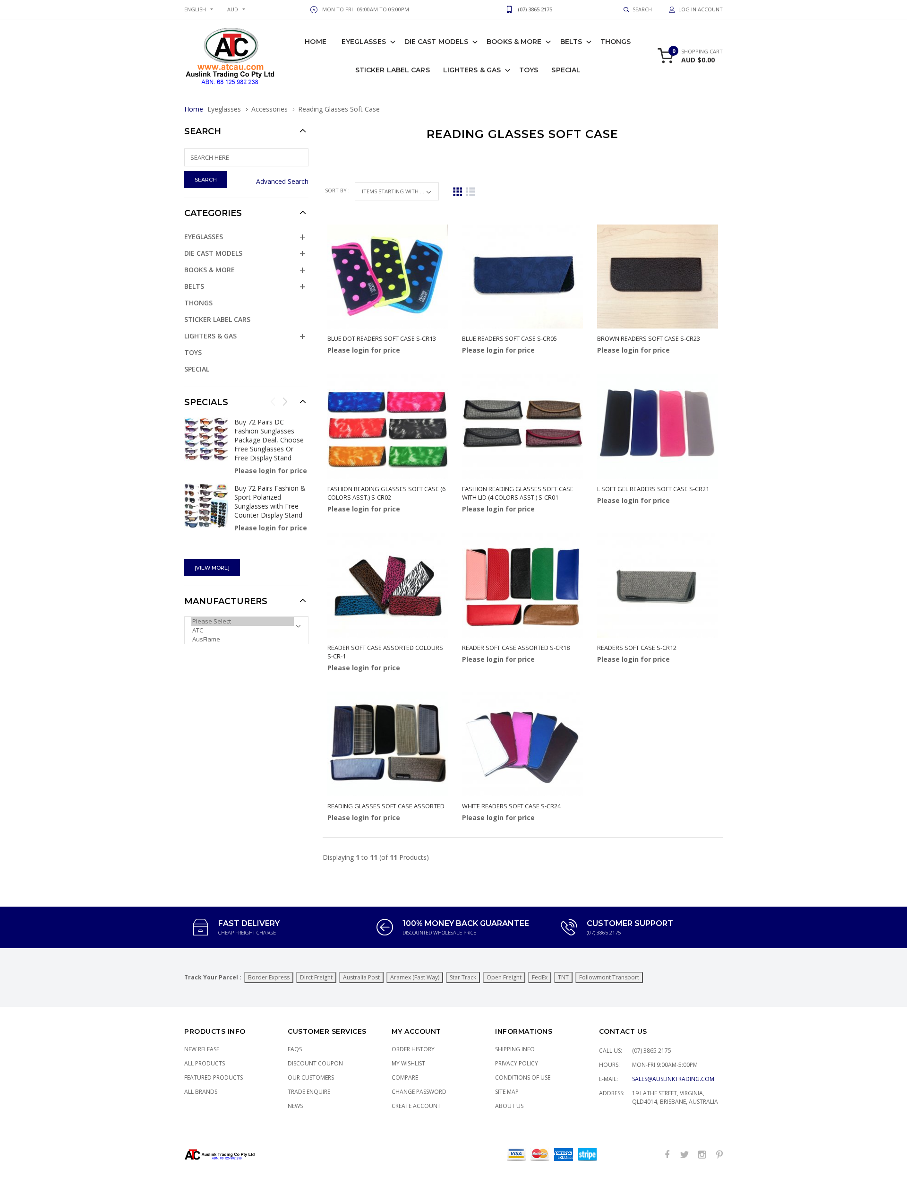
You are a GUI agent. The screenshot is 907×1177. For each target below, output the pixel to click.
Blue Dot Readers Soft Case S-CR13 (381, 338)
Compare (405, 1077)
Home (315, 41)
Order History (413, 1049)
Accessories (269, 108)
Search (202, 131)
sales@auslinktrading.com (673, 1079)
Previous (273, 401)
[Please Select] (242, 621)
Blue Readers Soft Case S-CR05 (509, 338)
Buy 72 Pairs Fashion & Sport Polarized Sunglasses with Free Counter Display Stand (270, 501)
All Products (204, 1063)
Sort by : (338, 190)
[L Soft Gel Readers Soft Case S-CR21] (657, 426)
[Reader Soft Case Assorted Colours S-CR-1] (387, 585)
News (295, 1106)
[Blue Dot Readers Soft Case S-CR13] (387, 277)
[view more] (212, 567)
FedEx (540, 977)
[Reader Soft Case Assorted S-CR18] (522, 585)
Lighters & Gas (472, 70)
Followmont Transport (609, 977)
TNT (563, 977)
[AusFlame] (242, 639)
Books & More (514, 41)
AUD (232, 9)
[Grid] (457, 192)
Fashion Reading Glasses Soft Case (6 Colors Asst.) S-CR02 (386, 493)
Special (566, 70)
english (195, 9)
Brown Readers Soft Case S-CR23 (648, 338)
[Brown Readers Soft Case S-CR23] (657, 277)
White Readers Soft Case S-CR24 (511, 806)
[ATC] (242, 630)
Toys (528, 70)
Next (285, 401)
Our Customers (311, 1077)
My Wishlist (408, 1063)
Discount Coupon (315, 1063)
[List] (470, 192)
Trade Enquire (309, 1092)
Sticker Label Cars (392, 70)
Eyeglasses (364, 41)
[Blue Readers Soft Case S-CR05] (522, 277)
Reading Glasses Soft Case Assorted (386, 806)
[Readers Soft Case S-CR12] (657, 585)
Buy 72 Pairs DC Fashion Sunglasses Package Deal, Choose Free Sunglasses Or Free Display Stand (269, 439)
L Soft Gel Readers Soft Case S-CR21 (653, 489)
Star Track (463, 977)
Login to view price (353, 376)
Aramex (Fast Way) (414, 977)
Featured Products (213, 1077)
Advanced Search (282, 181)
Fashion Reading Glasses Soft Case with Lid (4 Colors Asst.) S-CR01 (517, 493)
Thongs (615, 41)
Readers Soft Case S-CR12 (636, 647)
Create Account (416, 1106)
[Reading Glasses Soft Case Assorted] (387, 744)
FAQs (295, 1049)
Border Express (269, 977)
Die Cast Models (436, 41)
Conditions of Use (522, 1077)
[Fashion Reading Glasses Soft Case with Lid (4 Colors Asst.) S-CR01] (522, 426)
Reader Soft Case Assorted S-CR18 (516, 647)
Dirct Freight (316, 977)
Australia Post (361, 977)
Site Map (507, 1092)
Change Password (419, 1092)
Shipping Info (515, 1049)
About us (509, 1106)
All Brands (200, 1092)
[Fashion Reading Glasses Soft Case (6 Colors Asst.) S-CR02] (387, 426)
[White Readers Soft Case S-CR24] (522, 744)
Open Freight (504, 977)
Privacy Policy (516, 1063)
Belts (571, 41)
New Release (201, 1049)
